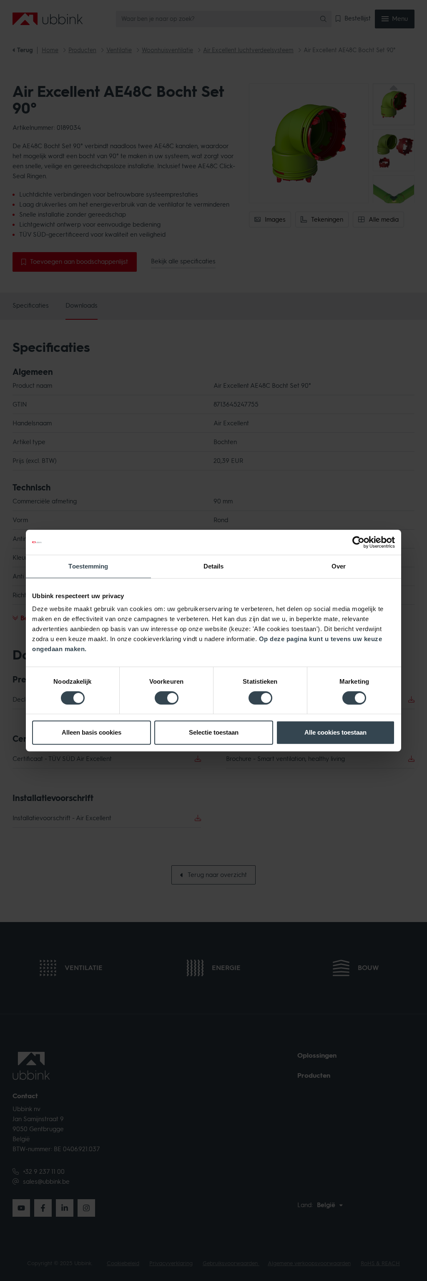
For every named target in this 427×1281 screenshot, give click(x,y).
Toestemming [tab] (88, 566)
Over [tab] (339, 566)
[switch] (166, 698)
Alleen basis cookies (91, 732)
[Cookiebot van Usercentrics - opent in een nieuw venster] (358, 542)
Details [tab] (213, 566)
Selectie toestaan (214, 732)
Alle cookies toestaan (335, 732)
